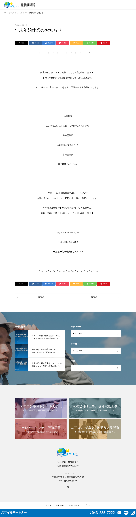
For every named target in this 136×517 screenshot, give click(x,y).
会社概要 (60, 505)
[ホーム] (5, 13)
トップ (48, 505)
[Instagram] (68, 487)
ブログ (87, 505)
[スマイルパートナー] (20, 4)
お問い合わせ (74, 505)
